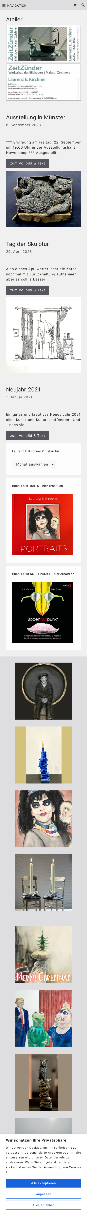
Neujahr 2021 (23, 389)
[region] (43, 1173)
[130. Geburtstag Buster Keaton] (43, 717)
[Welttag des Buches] (43, 781)
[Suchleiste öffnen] (83, 5)
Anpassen (43, 1194)
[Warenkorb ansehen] (75, 5)
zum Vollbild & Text (27, 163)
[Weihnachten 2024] (43, 908)
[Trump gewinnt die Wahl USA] (43, 1044)
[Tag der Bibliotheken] (43, 1108)
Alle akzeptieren (43, 1183)
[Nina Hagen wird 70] (43, 845)
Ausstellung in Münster (36, 117)
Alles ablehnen (43, 1205)
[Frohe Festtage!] (43, 981)
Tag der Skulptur (27, 244)
